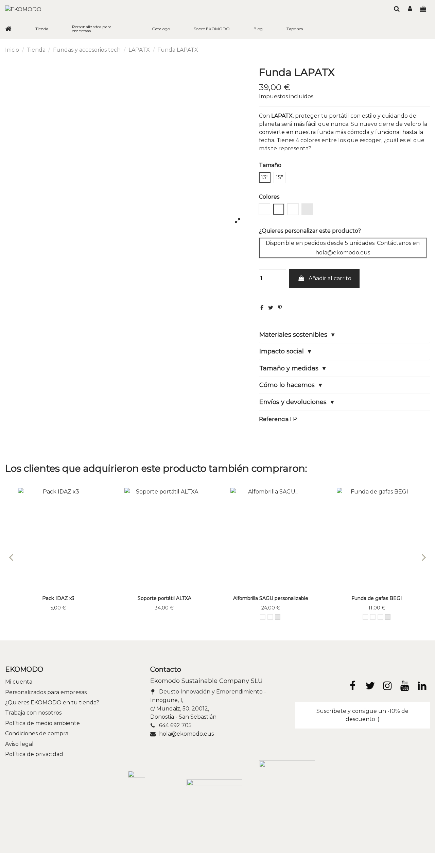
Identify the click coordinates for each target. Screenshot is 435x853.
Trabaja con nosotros (33, 712)
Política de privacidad (34, 754)
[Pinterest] (280, 307)
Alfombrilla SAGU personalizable (270, 598)
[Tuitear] (270, 307)
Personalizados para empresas (46, 692)
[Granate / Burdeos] (262, 617)
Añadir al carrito (330, 278)
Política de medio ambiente (42, 723)
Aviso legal (19, 744)
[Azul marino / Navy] (365, 617)
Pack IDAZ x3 (58, 598)
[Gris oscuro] (270, 617)
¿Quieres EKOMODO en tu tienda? (52, 702)
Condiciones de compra (36, 733)
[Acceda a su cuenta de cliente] (410, 9)
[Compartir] (261, 307)
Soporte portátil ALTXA (164, 598)
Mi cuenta (18, 682)
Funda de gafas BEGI (376, 598)
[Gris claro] (277, 617)
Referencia (274, 419)
